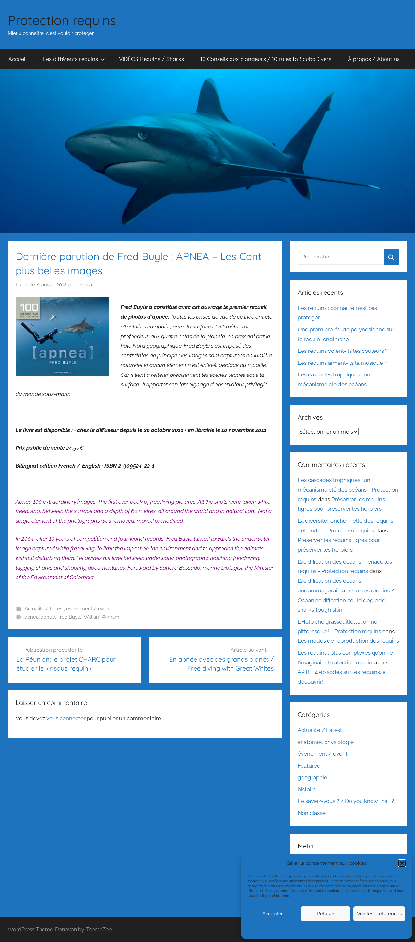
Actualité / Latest (44, 609)
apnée (48, 617)
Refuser (325, 914)
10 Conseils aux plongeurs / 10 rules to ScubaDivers (265, 58)
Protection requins (62, 20)
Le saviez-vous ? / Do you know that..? (346, 801)
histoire (307, 789)
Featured (309, 765)
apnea (32, 617)
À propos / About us (374, 58)
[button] (402, 863)
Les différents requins (70, 58)
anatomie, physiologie (326, 742)
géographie (312, 777)
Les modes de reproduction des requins (348, 641)
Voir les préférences (379, 914)
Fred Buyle (69, 617)
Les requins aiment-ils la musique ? (342, 363)
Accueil (17, 58)
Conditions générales (326, 929)
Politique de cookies (291, 929)
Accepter (272, 914)
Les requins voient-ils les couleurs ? (343, 351)
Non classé (312, 813)
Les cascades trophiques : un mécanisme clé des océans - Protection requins (348, 490)
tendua (84, 285)
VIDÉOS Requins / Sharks (151, 58)
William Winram (101, 617)
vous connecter (66, 718)
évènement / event (88, 609)
